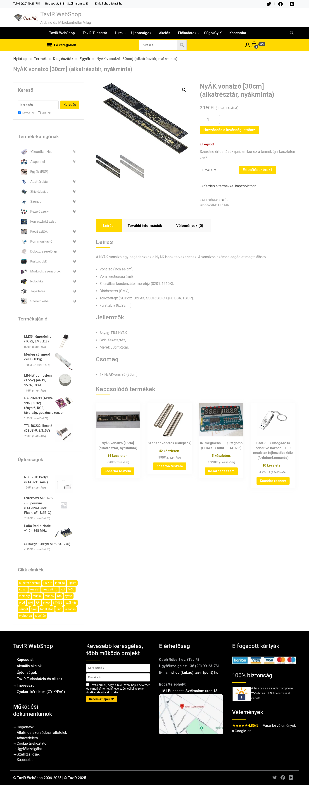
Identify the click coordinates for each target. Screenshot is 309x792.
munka (37, 596)
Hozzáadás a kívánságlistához (229, 130)
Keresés (70, 104)
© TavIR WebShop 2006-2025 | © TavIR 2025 (49, 778)
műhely (49, 596)
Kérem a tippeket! (101, 699)
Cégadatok (25, 727)
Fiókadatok (187, 33)
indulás (60, 583)
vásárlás (70, 609)
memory (24, 596)
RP (38, 602)
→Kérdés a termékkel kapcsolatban (228, 186)
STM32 (57, 602)
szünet (23, 609)
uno (59, 609)
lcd (63, 589)
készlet (34, 589)
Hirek (119, 33)
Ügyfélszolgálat (29, 749)
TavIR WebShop (60, 14)
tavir (34, 609)
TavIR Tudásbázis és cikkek (39, 679)
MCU (71, 589)
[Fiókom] (247, 44)
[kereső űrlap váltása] (292, 33)
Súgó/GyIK (213, 33)
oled (22, 602)
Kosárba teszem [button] (118, 471)
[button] (184, 90)
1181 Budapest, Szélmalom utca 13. (188, 691)
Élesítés (40, 615)
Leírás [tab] (108, 226)
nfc (59, 596)
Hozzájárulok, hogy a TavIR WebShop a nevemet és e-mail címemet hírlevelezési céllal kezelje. (118, 689)
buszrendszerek (29, 583)
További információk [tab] (145, 226)
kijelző (72, 583)
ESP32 (47, 583)
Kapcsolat (237, 33)
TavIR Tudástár (95, 33)
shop (46, 602)
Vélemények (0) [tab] (189, 226)
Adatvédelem (27, 738)
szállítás (70, 602)
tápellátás (46, 609)
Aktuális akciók (29, 666)
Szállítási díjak (28, 754)
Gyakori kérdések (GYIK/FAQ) (41, 692)
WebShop (25, 615)
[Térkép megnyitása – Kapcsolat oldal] (191, 714)
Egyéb (223, 200)
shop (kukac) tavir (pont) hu (194, 672)
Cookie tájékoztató (31, 743)
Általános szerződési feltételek (42, 732)
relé (30, 602)
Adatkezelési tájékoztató (102, 692)
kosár (22, 589)
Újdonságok (141, 33)
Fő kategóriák (65, 45)
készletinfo (50, 589)
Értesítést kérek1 (258, 170)
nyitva (68, 596)
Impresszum (27, 685)
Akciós (164, 33)
